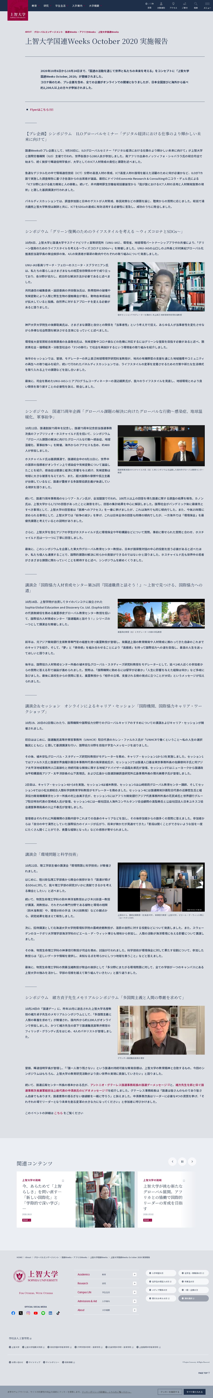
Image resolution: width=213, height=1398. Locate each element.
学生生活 (61, 5)
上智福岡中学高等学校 (149, 1347)
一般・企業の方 (191, 1290)
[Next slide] (192, 1161)
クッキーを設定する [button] (170, 1391)
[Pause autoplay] (182, 1161)
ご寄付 (185, 7)
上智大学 (15, 1347)
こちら (58, 1113)
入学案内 (78, 5)
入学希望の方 (158, 1273)
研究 (48, 5)
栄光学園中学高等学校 (60, 1347)
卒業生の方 (189, 1281)
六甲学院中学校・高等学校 (89, 1347)
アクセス (173, 7)
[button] (63, 1180)
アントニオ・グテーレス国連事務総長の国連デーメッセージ (128, 1085)
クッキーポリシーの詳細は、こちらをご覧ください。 (106, 1391)
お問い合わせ (17, 1362)
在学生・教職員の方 (193, 1273)
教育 (36, 5)
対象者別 (161, 7)
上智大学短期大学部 (34, 1347)
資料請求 (188, 1298)
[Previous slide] (172, 1161)
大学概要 (95, 5)
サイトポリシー (52, 1362)
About (28, 32)
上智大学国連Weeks (108, 32)
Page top (203, 1373)
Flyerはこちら (39, 109)
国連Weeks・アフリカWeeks (80, 32)
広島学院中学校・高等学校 (120, 1347)
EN (153, 3)
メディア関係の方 (159, 1290)
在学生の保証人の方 (160, 1281)
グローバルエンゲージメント (48, 32)
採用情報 (69, 1362)
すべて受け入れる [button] (194, 1391)
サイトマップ (34, 1362)
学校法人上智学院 (19, 1338)
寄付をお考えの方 (159, 1298)
